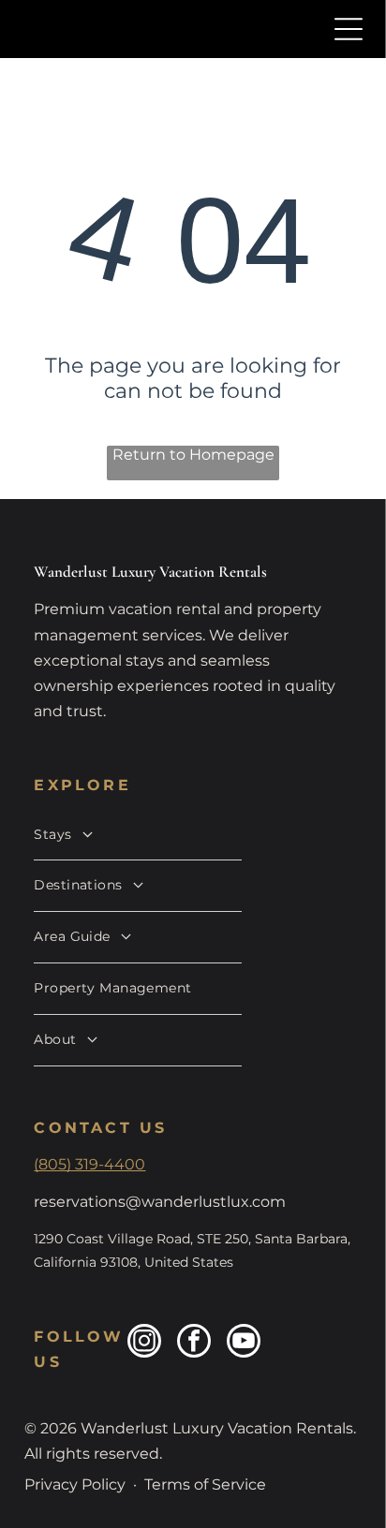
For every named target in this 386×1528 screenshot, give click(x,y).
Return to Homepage (193, 454)
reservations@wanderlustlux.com (160, 1202)
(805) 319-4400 (89, 1164)
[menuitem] (138, 835)
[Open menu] (348, 29)
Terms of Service (205, 1484)
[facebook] (194, 1343)
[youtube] (243, 1343)
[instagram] (144, 1343)
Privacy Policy (75, 1484)
